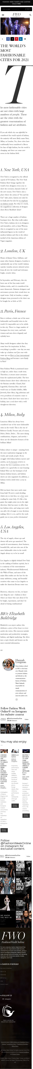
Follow (26, 719)
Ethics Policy (15, 1046)
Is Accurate (13, 462)
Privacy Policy (16, 1054)
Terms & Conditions (24, 1052)
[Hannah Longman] (8, 680)
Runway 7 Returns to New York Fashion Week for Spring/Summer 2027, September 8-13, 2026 (26, 764)
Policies (4, 1044)
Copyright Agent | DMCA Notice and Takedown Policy (15, 1042)
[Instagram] (16, 699)
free (22, 496)
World (13, 759)
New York (25, 776)
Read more (4, 830)
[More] (25, 39)
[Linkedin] (21, 39)
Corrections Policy (11, 1044)
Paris (2, 785)
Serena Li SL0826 (14, 756)
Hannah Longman (20, 661)
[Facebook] (8, 39)
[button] (3, 15)
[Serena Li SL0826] (15, 751)
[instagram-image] (5, 729)
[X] (12, 39)
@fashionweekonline (14, 718)
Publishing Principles (22, 1044)
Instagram (8, 999)
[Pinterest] (16, 39)
